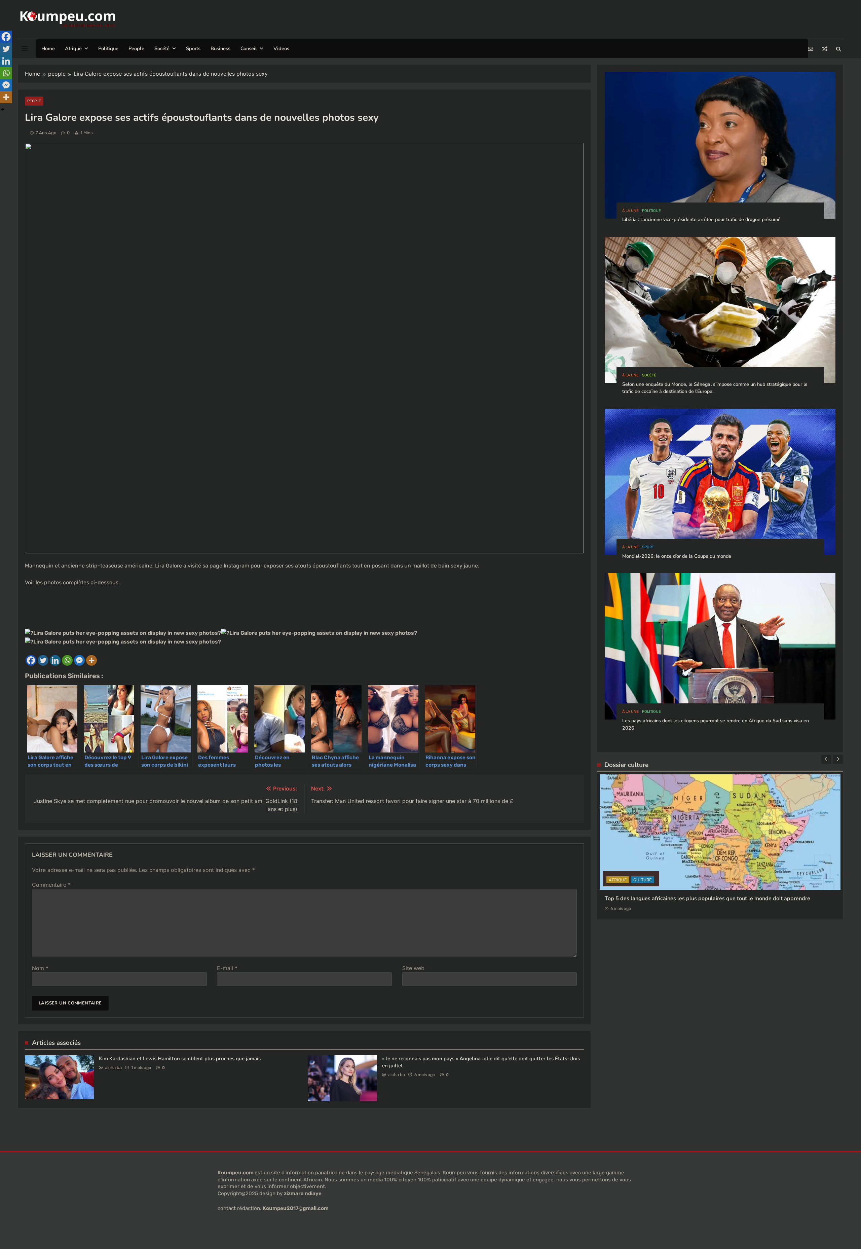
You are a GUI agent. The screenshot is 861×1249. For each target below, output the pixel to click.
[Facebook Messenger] (79, 660)
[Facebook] (31, 660)
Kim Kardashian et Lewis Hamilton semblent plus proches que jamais (180, 1058)
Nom (40, 968)
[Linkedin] (55, 660)
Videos (281, 48)
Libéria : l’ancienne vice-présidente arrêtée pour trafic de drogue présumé (701, 219)
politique (651, 211)
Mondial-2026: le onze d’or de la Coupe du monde (676, 556)
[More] (91, 660)
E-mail (227, 968)
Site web (413, 968)
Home (48, 48)
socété (649, 375)
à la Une (630, 211)
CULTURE (618, 934)
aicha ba (113, 1067)
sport (648, 547)
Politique (108, 48)
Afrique (73, 48)
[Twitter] (43, 660)
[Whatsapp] (67, 660)
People (136, 48)
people (34, 101)
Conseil (248, 48)
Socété (162, 48)
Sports (193, 48)
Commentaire (51, 884)
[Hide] (2, 109)
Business (220, 48)
